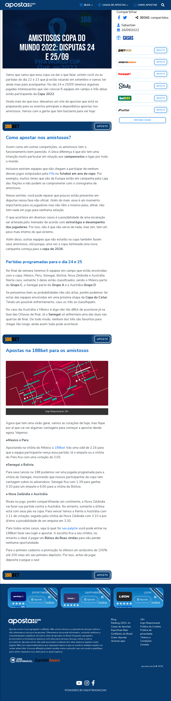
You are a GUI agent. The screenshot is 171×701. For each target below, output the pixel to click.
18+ (142, 619)
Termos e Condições (146, 639)
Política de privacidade (146, 631)
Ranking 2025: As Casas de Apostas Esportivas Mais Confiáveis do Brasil (121, 628)
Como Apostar (147, 5)
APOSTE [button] (102, 126)
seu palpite (70, 528)
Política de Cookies (150, 626)
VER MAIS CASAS (142, 120)
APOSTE (160, 50)
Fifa (51, 173)
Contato (144, 644)
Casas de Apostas (114, 5)
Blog (87, 5)
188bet (59, 448)
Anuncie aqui (118, 641)
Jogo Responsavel (150, 623)
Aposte (37, 599)
